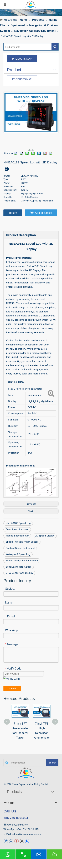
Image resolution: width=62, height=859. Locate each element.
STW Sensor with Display (19, 572)
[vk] (11, 841)
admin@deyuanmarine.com (27, 834)
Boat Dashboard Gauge (19, 566)
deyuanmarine (20, 824)
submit (12, 688)
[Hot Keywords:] (54, 46)
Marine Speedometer (17, 535)
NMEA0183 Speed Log (18, 523)
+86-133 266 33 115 (28, 829)
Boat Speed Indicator (17, 529)
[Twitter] (22, 841)
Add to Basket (43, 212)
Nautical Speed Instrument (20, 548)
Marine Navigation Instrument (22, 560)
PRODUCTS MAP (22, 58)
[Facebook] (27, 841)
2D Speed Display (44, 535)
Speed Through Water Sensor (22, 541)
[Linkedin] (6, 841)
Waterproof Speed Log (18, 554)
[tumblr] (16, 841)
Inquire (13, 212)
